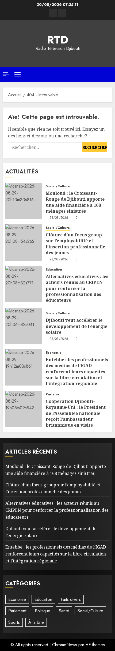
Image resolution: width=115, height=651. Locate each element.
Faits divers (71, 599)
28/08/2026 (58, 218)
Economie (54, 353)
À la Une (36, 622)
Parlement (54, 394)
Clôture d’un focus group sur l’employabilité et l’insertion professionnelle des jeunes (75, 244)
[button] (17, 74)
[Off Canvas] (6, 74)
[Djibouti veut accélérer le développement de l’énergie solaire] (23, 326)
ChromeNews (64, 645)
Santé (64, 611)
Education (54, 269)
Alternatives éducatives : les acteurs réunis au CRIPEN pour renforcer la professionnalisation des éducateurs (77, 288)
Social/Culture (58, 186)
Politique (42, 611)
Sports (14, 622)
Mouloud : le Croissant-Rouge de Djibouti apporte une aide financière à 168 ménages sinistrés (75, 202)
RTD (57, 39)
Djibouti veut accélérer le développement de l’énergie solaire (76, 326)
